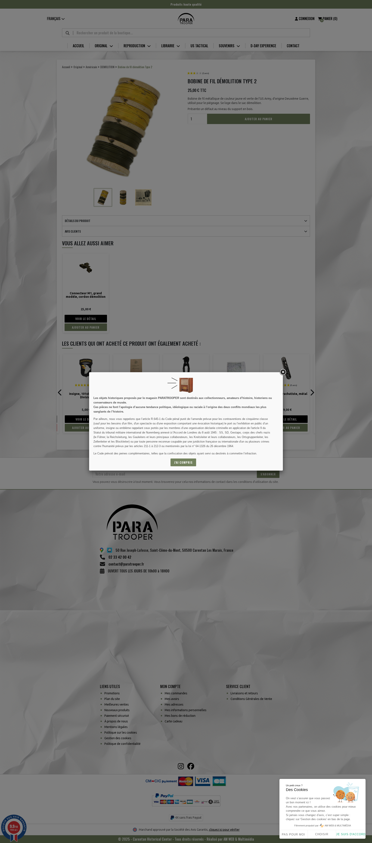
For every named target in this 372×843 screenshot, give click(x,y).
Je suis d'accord (351, 834)
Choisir (321, 834)
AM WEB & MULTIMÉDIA (338, 825)
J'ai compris (183, 462)
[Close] (283, 372)
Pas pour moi (293, 834)
